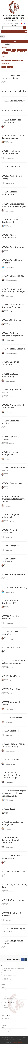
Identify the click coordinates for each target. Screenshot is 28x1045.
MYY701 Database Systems (14, 483)
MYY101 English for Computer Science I (10, 77)
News (3, 987)
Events (5, 1009)
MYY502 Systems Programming (9, 375)
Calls (5, 996)
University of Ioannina (6, 1029)
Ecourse (3, 1023)
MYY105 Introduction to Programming (12, 121)
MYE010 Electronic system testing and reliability (14, 661)
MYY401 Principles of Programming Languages (13, 290)
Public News (6, 989)
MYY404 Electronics (11, 320)
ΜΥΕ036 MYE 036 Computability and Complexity (10, 840)
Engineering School (6, 1031)
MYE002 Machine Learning (14, 587)
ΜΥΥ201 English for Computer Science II (10, 152)
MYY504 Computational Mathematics (12, 406)
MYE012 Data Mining (11, 676)
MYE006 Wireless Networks (9, 633)
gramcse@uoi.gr (7, 979)
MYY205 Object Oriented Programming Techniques (13, 205)
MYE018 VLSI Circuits (11, 717)
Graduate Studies (7, 994)
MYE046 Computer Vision (13, 871)
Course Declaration (6, 1020)
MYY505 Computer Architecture (10, 422)
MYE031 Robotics (9, 809)
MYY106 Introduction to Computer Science (12, 136)
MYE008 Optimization (11, 647)
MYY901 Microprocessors (13, 574)
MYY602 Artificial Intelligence (10, 453)
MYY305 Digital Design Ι (12, 275)
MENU (2, 36)
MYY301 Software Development (9, 220)
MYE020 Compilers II (11, 730)
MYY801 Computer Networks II (10, 531)
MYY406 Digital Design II (13, 348)
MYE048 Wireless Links (12, 900)
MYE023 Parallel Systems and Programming (13, 745)
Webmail (4, 1027)
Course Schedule (5, 1018)
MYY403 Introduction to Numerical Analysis (12, 305)
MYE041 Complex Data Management (12, 857)
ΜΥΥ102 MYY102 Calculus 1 (14, 91)
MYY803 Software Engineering (9, 560)
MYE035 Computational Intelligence (12, 823)
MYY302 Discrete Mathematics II (9, 236)
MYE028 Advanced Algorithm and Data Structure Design (10, 775)
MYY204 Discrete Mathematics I (9, 193)
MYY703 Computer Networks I (10, 515)
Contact (12, 23)
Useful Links (17, 23)
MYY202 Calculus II (10, 166)
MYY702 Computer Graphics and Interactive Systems (13, 499)
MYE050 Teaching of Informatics (11, 914)
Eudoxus (4, 1025)
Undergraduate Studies (8, 991)
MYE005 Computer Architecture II (10, 617)
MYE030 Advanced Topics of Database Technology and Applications (13, 793)
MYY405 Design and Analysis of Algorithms (12, 334)
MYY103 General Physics (13, 100)
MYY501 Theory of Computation (10, 363)
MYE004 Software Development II (9, 601)
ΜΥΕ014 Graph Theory (11, 689)
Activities (4, 1005)
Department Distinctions (9, 998)
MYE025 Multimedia (11, 759)
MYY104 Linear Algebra (12, 110)
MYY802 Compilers (10, 545)
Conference (6, 1011)
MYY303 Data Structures (12, 247)
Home (4, 23)
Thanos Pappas (18, 1042)
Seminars (6, 1007)
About (8, 23)
